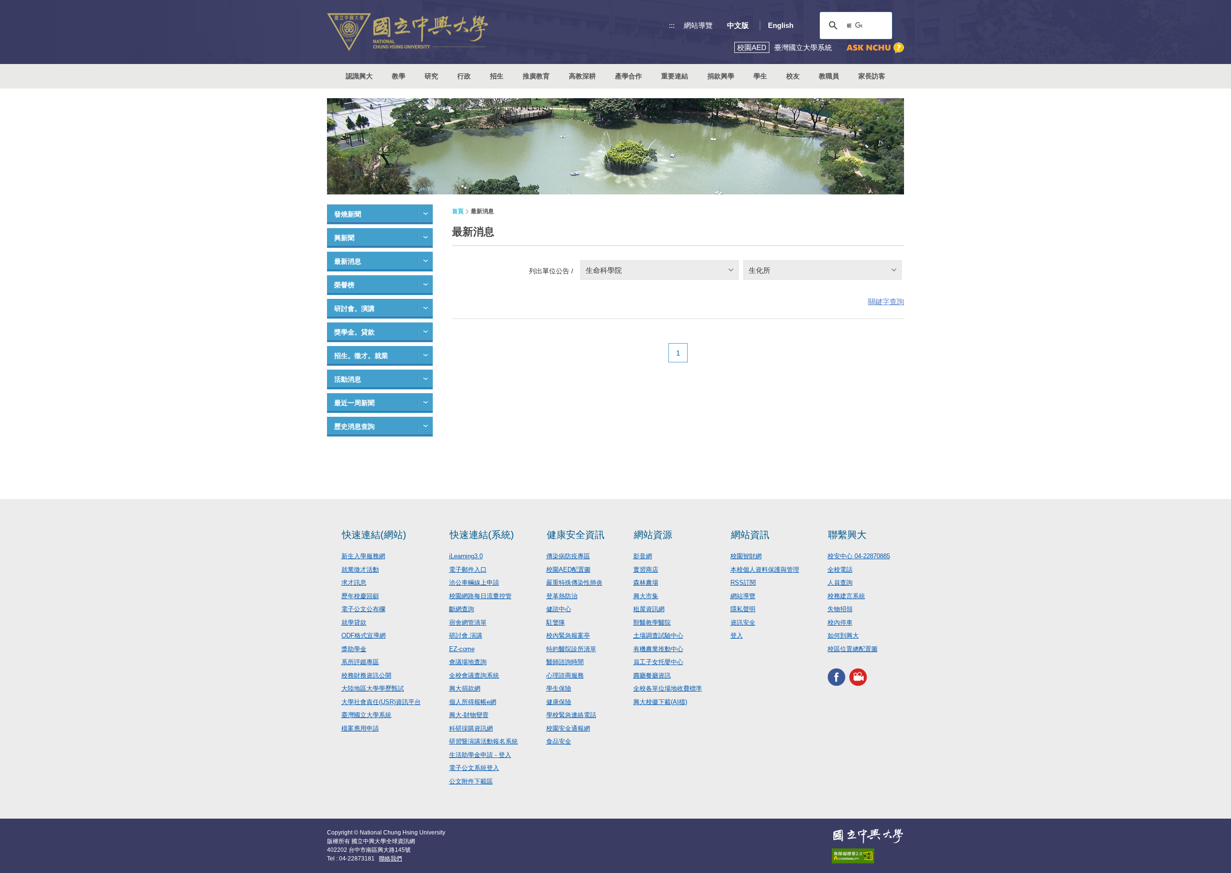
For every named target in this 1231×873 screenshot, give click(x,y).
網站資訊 (750, 534)
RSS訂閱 (743, 582)
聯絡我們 (390, 858)
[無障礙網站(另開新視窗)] (868, 855)
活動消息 (347, 379)
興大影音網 (858, 677)
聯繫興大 (847, 534)
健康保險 (558, 702)
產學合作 (628, 76)
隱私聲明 (742, 609)
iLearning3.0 (466, 556)
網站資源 (653, 534)
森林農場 (645, 582)
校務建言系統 (846, 596)
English (780, 25)
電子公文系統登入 (474, 767)
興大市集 (645, 596)
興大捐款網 (464, 688)
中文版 (738, 25)
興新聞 (344, 238)
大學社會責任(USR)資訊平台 (381, 702)
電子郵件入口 (468, 569)
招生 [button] (496, 76)
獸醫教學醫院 (652, 622)
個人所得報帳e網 (472, 702)
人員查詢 (840, 582)
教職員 (829, 76)
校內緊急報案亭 (568, 635)
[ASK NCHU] (875, 47)
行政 (464, 76)
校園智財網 (746, 556)
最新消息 (347, 261)
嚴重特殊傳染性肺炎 (574, 582)
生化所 (759, 270)
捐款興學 (720, 76)
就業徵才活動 (360, 569)
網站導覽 (698, 25)
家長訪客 (871, 76)
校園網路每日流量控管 (480, 596)
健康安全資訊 (575, 534)
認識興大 (359, 76)
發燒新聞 (347, 214)
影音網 (642, 556)
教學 (398, 76)
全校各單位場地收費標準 (667, 688)
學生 (760, 76)
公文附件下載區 (471, 781)
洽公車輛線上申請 (474, 582)
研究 (431, 76)
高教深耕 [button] (582, 76)
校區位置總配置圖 (853, 649)
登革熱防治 (562, 596)
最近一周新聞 (354, 403)
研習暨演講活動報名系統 (483, 741)
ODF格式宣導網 (363, 635)
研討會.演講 (465, 635)
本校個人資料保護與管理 (764, 569)
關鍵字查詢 (886, 301)
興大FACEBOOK (836, 677)
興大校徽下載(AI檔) (660, 702)
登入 (736, 635)
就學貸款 (353, 622)
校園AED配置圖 (568, 569)
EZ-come (462, 649)
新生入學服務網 (363, 556)
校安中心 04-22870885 (859, 556)
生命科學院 (604, 270)
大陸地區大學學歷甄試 (372, 688)
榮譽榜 (344, 285)
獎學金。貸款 (354, 332)
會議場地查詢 (468, 662)
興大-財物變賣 (469, 715)
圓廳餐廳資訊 (652, 675)
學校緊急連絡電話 (571, 715)
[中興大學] (868, 836)
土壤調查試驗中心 (658, 635)
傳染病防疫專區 (568, 556)
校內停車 (840, 622)
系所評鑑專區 (360, 662)
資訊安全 (742, 622)
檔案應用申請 (360, 728)
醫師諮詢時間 (565, 662)
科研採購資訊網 (471, 728)
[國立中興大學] (407, 32)
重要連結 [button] (674, 76)
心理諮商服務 (565, 675)
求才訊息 (353, 582)
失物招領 (840, 609)
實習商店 (645, 569)
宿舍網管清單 (468, 622)
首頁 (458, 211)
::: (672, 25)
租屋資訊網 (649, 609)
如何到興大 (843, 635)
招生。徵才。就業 (361, 355)
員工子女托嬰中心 (658, 662)
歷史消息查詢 (354, 426)
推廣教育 (536, 76)
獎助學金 (353, 649)
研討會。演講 (354, 308)
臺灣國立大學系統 (366, 715)
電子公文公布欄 (363, 609)
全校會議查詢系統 (474, 675)
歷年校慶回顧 (360, 596)
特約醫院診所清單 (571, 649)
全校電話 (840, 569)
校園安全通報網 (568, 728)
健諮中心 (558, 609)
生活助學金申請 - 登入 (480, 754)
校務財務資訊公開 (366, 675)
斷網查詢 (461, 609)
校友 (793, 76)
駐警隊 (555, 622)
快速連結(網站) (374, 534)
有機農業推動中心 (658, 649)
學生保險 (558, 688)
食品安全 (558, 741)
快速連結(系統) (482, 534)
